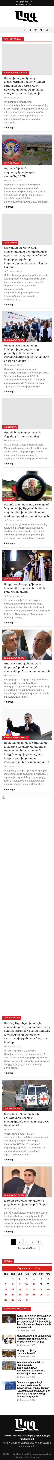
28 (5, 1300)
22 (13, 1294)
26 (41, 1294)
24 (27, 1294)
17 (27, 1289)
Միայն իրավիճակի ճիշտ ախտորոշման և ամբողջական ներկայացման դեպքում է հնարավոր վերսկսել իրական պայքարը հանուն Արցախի (24, 86)
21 (6, 1294)
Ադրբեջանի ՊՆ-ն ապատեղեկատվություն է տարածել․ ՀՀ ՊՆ (20, 172)
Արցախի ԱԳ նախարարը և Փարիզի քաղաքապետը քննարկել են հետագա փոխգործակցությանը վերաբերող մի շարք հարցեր (26, 353)
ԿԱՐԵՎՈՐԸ (9, 499)
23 (20, 1294)
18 (34, 1289)
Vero (35, 1457)
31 (27, 1300)
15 (13, 1289)
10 (27, 1284)
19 (41, 1289)
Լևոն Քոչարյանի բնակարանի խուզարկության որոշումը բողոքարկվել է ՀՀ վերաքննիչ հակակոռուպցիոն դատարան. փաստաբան (34, 1321)
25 (34, 1294)
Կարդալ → (9, 127)
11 (34, 1284)
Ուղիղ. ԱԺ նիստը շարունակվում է (26, 1352)
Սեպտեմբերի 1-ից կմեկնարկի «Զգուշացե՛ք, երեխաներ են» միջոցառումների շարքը (34, 1339)
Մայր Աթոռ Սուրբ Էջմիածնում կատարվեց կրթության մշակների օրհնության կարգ (26, 588)
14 (6, 1289)
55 (39, 1241)
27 (48, 1294)
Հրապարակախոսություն (16, 73)
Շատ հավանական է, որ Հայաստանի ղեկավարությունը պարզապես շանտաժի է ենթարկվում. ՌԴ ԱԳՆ (31, 1368)
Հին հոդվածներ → (27, 1248)
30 (19, 1300)
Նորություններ (12, 163)
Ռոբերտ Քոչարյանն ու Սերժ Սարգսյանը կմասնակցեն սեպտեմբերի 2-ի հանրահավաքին (27, 667)
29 (13, 1300)
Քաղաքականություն (14, 340)
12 (41, 1284)
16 (20, 1289)
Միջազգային (10, 242)
